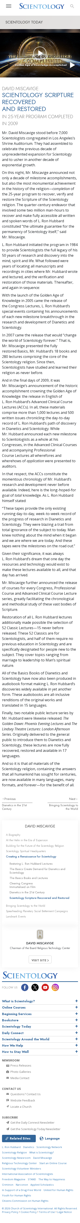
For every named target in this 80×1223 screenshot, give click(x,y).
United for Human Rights (58, 1190)
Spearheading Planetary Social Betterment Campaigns (37, 911)
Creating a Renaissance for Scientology (31, 856)
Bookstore (10, 1020)
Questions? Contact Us (25, 1094)
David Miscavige (42, 1157)
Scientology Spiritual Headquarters (26, 851)
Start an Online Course (53, 1163)
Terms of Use (47, 1212)
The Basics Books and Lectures (29, 878)
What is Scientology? (18, 1001)
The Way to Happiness (51, 1179)
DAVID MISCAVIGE (40, 826)
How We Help (12, 1045)
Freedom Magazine (13, 1179)
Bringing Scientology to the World (63, 807)
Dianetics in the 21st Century (14, 807)
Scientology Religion (14, 1152)
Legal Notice (64, 1212)
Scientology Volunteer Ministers (21, 1168)
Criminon (7, 1184)
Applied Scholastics (42, 1184)
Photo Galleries (20, 1072)
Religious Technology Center (19, 1163)
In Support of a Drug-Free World (21, 1190)
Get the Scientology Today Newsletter (35, 1129)
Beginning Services (17, 1014)
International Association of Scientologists (27, 1174)
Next (72, 799)
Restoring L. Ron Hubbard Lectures (31, 864)
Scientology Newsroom (16, 1157)
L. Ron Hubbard (11, 1147)
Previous (10, 799)
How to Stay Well (15, 1052)
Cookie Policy (29, 1212)
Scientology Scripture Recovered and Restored (39, 898)
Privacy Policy (10, 1212)
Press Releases (20, 1065)
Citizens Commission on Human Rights (25, 1200)
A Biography (13, 835)
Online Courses (14, 1007)
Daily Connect (13, 1033)
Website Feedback (22, 1100)
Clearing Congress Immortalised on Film (23, 885)
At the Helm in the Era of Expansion (27, 840)
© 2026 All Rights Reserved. (40, 1208)
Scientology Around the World (25, 1039)
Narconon (22, 1184)
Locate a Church (21, 1107)
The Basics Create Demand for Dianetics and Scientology (37, 870)
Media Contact (19, 1078)
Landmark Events (16, 916)
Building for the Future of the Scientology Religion (35, 846)
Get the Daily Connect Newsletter (32, 1122)
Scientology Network (49, 1147)
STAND (32, 1179)
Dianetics (28, 1147)
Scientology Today (16, 1026)
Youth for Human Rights (16, 1195)
